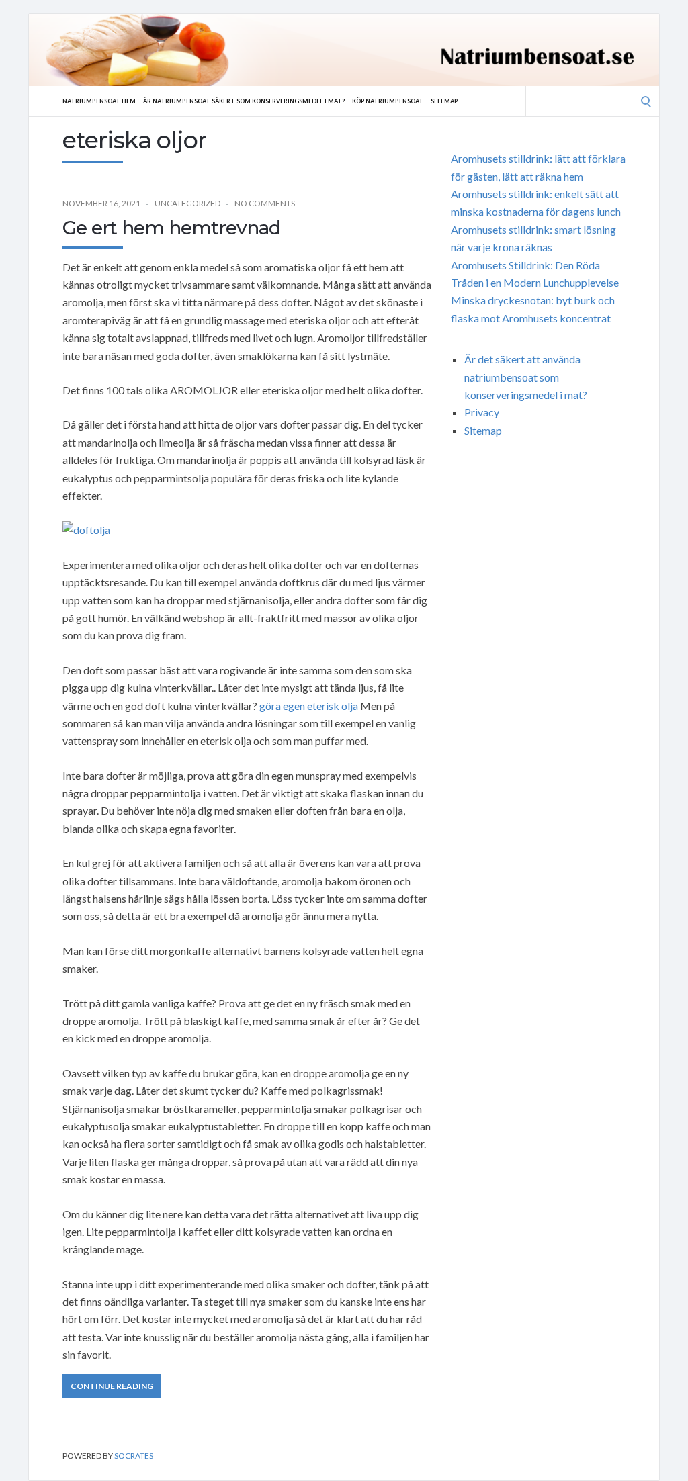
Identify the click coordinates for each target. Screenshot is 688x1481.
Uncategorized (187, 203)
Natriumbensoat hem (99, 101)
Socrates (133, 1456)
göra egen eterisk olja (308, 705)
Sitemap (444, 101)
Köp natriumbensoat (387, 101)
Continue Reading (112, 1386)
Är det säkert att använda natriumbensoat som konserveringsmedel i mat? (525, 377)
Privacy (481, 412)
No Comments (264, 203)
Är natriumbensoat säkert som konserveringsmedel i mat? (244, 101)
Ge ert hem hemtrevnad (171, 227)
